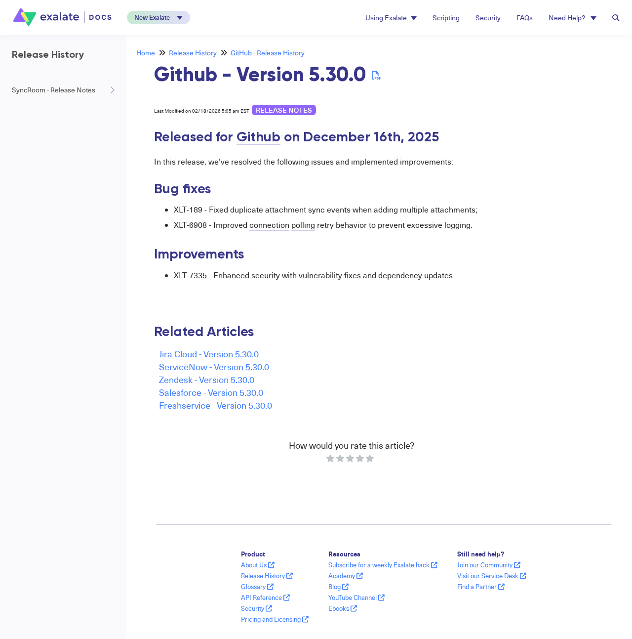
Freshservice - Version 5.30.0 (215, 405)
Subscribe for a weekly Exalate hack (379, 564)
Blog (335, 586)
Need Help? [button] (568, 17)
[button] (158, 17)
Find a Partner (477, 586)
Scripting (446, 17)
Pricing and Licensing (271, 619)
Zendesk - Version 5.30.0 (206, 379)
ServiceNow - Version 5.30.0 (214, 366)
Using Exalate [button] (386, 17)
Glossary (254, 586)
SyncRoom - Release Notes (53, 89)
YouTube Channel (353, 597)
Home (145, 52)
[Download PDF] (376, 75)
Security (488, 17)
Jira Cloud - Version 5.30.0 (209, 353)
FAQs (524, 17)
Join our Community (485, 564)
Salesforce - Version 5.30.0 (211, 392)
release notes (284, 110)
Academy (342, 575)
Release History (193, 52)
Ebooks (339, 608)
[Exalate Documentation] (63, 17)
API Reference (262, 597)
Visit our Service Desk (488, 575)
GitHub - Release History (268, 52)
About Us (254, 564)
